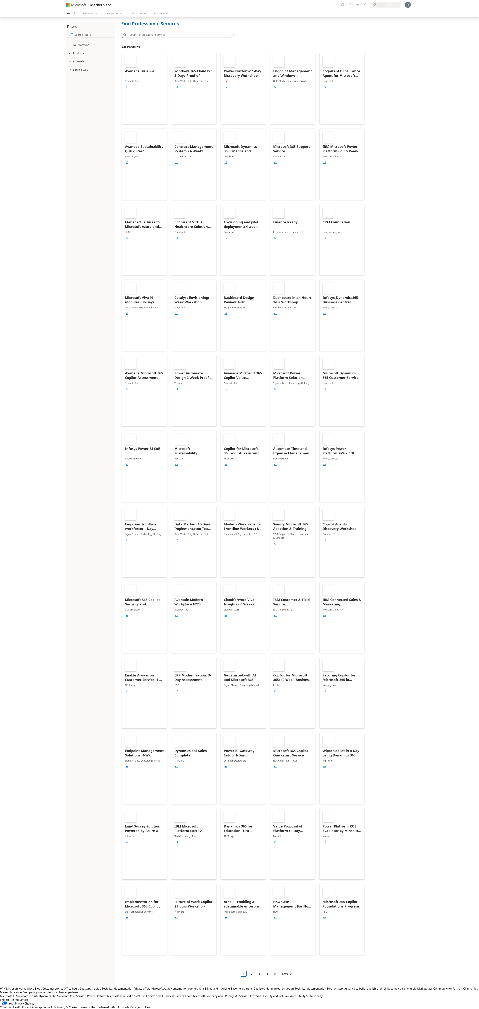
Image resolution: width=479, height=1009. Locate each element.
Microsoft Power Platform (90, 996)
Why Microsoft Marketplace (17, 988)
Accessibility (297, 996)
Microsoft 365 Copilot (141, 996)
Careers (179, 996)
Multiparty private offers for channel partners (50, 992)
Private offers (142, 988)
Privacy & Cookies (68, 1007)
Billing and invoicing (217, 988)
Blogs (38, 988)
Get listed (259, 988)
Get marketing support (280, 988)
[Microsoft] (76, 5)
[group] (127, 86)
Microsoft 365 (65, 996)
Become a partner (242, 988)
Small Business (165, 996)
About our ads (120, 1007)
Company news (215, 996)
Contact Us (49, 1007)
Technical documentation (117, 988)
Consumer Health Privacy (15, 1007)
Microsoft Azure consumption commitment (178, 988)
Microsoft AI (7, 996)
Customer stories (52, 988)
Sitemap (36, 1007)
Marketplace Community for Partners (440, 988)
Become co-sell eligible (402, 988)
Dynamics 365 (47, 996)
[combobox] (178, 34)
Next (285, 973)
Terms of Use (87, 1007)
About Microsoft (195, 996)
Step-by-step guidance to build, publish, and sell (357, 988)
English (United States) (14, 1000)
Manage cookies (140, 1007)
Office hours (71, 988)
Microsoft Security (27, 996)
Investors (255, 996)
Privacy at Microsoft (237, 996)
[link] (144, 88)
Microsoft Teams (117, 996)
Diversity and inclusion (275, 996)
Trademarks (103, 1007)
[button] (124, 35)
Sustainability (314, 996)
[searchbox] (94, 34)
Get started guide (90, 988)
